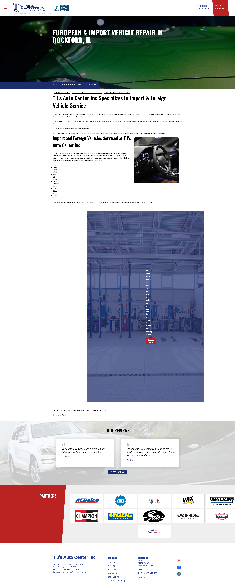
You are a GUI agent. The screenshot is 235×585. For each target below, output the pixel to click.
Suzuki (55, 193)
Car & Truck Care (114, 133)
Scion (54, 188)
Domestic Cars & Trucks (127, 133)
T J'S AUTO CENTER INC (62, 93)
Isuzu (54, 174)
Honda (55, 167)
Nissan (55, 186)
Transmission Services (72, 133)
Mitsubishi (56, 184)
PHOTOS (111, 566)
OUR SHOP (112, 562)
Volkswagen (57, 198)
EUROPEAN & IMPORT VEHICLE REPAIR (117, 93)
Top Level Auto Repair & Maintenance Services (87, 93)
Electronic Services (142, 133)
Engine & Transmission (159, 133)
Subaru (55, 191)
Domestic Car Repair (59, 415)
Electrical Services (93, 133)
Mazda (55, 181)
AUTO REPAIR (113, 570)
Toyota (55, 195)
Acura (54, 165)
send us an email (111, 202)
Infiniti (55, 172)
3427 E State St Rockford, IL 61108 (77, 84)
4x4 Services (104, 133)
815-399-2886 (220, 8)
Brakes (55, 133)
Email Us (141, 577)
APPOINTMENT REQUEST (118, 581)
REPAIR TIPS (113, 573)
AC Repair (61, 133)
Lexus (55, 179)
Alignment (83, 133)
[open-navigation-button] (5, 8)
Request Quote (151, 341)
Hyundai (55, 170)
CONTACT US (113, 577)
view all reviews (117, 472)
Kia (54, 177)
